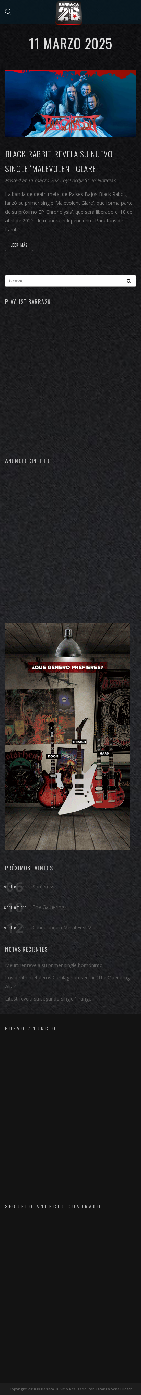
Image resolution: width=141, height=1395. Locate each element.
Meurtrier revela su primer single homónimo (54, 965)
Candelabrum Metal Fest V (62, 927)
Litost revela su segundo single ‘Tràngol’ (49, 998)
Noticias (106, 180)
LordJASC (80, 180)
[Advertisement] (70, 543)
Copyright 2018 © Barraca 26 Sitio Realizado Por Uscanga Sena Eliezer (71, 1388)
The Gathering (48, 907)
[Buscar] (128, 281)
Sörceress (43, 886)
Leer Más (19, 245)
